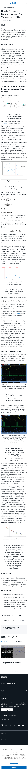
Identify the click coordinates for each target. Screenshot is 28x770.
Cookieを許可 (14, 767)
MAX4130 (4, 123)
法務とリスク (4, 733)
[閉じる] (26, 747)
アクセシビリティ (5, 739)
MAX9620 (17, 313)
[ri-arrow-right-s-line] (18, 672)
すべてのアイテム (5, 641)
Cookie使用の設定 (14, 763)
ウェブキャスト (18, 641)
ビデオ (12, 641)
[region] (14, 757)
